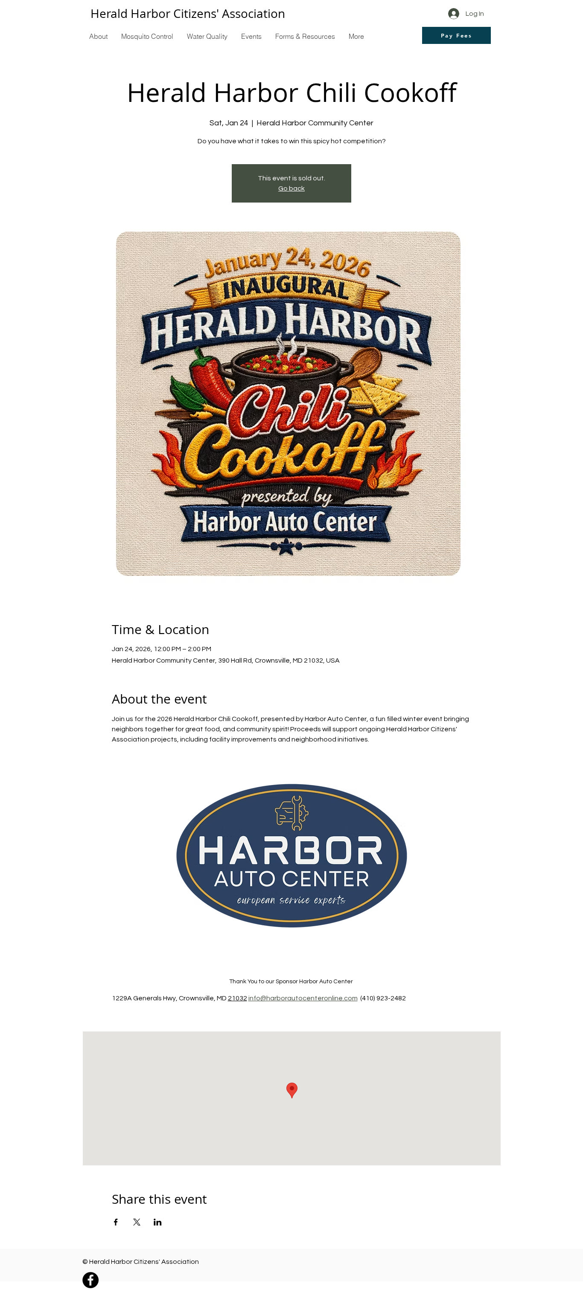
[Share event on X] (137, 1222)
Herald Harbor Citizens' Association (187, 13)
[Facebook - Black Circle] (90, 1280)
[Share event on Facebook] (116, 1222)
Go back (291, 188)
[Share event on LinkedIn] (158, 1222)
